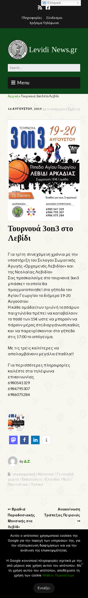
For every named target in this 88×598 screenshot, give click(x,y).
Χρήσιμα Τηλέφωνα (44, 23)
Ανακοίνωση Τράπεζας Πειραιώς (62, 512)
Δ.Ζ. (27, 461)
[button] (13, 440)
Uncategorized (23, 474)
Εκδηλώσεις (32, 479)
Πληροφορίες (32, 17)
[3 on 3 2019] (16, 429)
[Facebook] (48, 8)
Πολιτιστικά (18, 484)
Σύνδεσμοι (54, 17)
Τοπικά (37, 484)
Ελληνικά (53, 3)
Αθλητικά (46, 474)
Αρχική (13, 96)
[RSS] (40, 8)
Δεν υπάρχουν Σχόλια (61, 109)
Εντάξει (44, 588)
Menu (23, 82)
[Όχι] (81, 563)
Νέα (66, 479)
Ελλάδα (52, 479)
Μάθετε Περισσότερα (58, 575)
